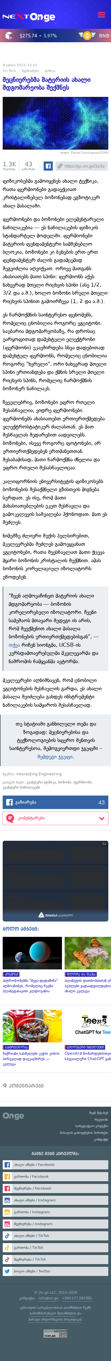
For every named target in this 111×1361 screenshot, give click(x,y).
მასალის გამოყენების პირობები (84, 1133)
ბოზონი (64, 782)
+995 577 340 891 (77, 1298)
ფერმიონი (83, 782)
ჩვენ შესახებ (98, 1113)
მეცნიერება (30, 71)
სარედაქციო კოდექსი (91, 1126)
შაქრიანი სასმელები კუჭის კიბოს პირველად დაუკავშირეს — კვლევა (31, 1038)
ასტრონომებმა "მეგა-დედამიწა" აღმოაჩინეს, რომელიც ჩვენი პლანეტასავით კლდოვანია (31, 965)
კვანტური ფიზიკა (41, 782)
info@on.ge (48, 1298)
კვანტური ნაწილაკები (21, 787)
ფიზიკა (50, 71)
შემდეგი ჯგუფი (54, 757)
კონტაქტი (101, 1139)
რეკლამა (101, 1119)
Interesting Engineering (39, 774)
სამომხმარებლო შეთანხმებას (53, 1313)
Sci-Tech (9, 71)
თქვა (14, 645)
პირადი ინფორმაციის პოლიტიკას (55, 1319)
